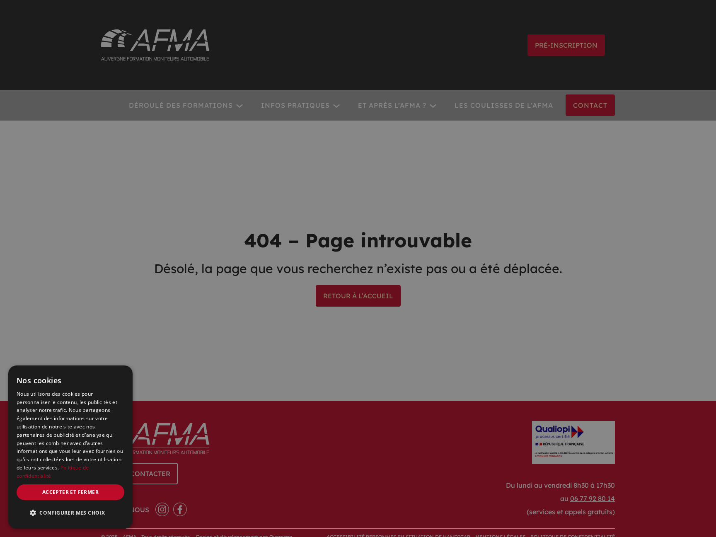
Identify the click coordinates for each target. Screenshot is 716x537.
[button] (70, 513)
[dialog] (70, 447)
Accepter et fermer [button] (70, 492)
